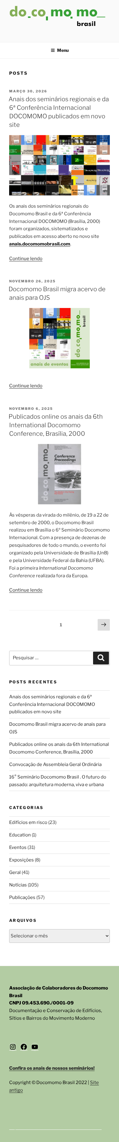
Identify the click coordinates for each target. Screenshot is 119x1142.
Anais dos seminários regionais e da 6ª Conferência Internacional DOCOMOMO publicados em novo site (52, 704)
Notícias (18, 885)
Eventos (18, 847)
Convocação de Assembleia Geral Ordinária (55, 764)
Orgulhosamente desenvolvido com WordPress (55, 1127)
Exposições (21, 860)
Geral (15, 872)
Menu (63, 50)
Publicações (22, 897)
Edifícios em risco (28, 822)
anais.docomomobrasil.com (39, 244)
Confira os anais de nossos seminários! (52, 1068)
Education (20, 835)
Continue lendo (25, 258)
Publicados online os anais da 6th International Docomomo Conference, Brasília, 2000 (56, 425)
